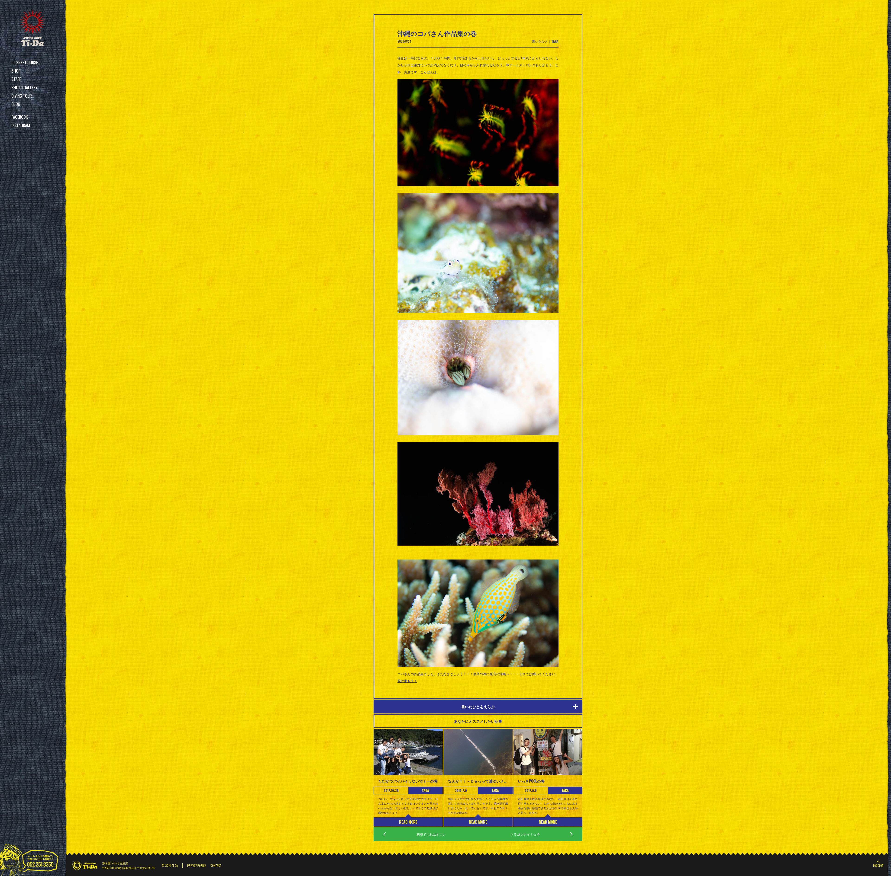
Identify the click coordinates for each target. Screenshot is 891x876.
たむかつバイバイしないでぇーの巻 (408, 781)
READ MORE (408, 822)
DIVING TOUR (22, 95)
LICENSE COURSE (25, 62)
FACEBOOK (20, 117)
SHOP (16, 70)
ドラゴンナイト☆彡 (525, 834)
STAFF (16, 79)
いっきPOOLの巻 (531, 781)
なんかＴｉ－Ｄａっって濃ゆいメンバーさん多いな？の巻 (478, 781)
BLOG (16, 104)
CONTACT (216, 865)
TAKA (554, 41)
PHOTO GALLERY (24, 87)
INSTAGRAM (21, 125)
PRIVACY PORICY (196, 865)
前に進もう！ (407, 680)
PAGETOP (878, 865)
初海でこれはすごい (431, 834)
